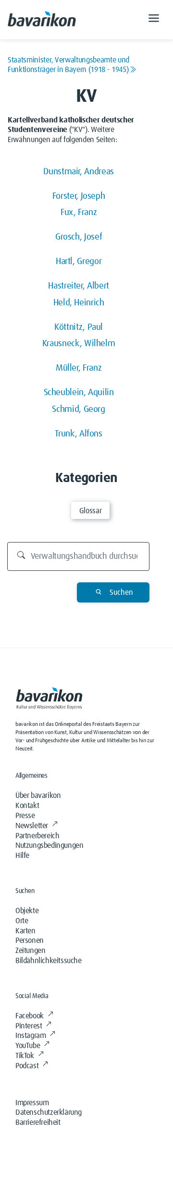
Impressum (32, 1103)
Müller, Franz (78, 368)
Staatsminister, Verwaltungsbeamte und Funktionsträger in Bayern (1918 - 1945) (68, 64)
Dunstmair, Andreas (78, 171)
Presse (25, 816)
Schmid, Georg (78, 409)
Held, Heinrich (78, 302)
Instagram (30, 1035)
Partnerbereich (37, 836)
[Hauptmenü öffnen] (153, 20)
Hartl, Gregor (78, 261)
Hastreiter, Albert (78, 285)
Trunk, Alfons (78, 433)
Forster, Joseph (78, 196)
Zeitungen (30, 950)
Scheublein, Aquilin (79, 392)
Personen (29, 940)
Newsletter (31, 826)
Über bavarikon (38, 795)
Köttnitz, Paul (78, 327)
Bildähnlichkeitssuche (48, 961)
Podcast (26, 1066)
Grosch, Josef (78, 236)
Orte (21, 921)
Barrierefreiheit (38, 1122)
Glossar (90, 511)
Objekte (26, 911)
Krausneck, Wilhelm (78, 343)
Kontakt (27, 805)
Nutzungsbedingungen (49, 845)
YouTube (27, 1045)
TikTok (24, 1056)
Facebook (29, 1016)
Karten (25, 931)
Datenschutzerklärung (48, 1112)
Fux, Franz (79, 212)
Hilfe (22, 855)
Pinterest (28, 1026)
